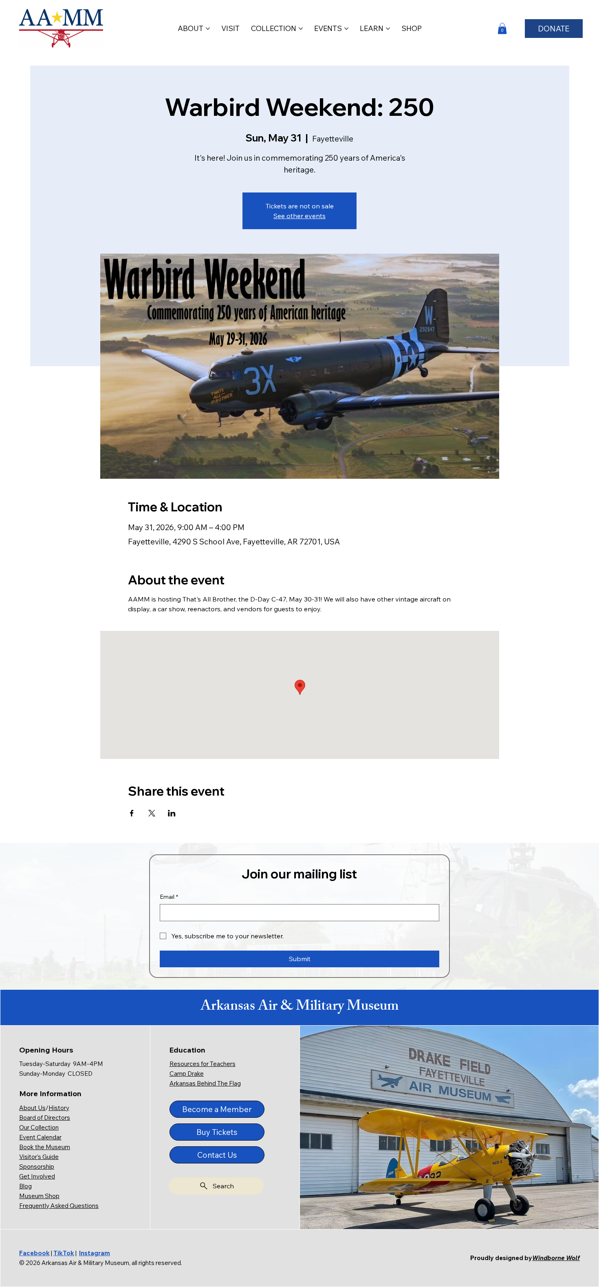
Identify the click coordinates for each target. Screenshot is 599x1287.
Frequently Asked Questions (59, 1206)
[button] (502, 28)
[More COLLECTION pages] (301, 29)
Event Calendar (40, 1137)
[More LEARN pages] (388, 29)
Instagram (94, 1253)
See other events (299, 216)
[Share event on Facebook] (132, 813)
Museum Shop (39, 1196)
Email (169, 896)
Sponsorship (36, 1166)
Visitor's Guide (39, 1157)
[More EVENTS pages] (346, 29)
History (58, 1108)
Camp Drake (187, 1073)
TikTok (63, 1253)
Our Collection (39, 1127)
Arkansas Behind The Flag (205, 1083)
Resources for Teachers (203, 1064)
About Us (32, 1108)
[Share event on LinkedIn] (172, 813)
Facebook (34, 1253)
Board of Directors (44, 1117)
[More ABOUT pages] (208, 29)
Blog (25, 1186)
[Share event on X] (152, 813)
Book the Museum (44, 1147)
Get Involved (37, 1176)
